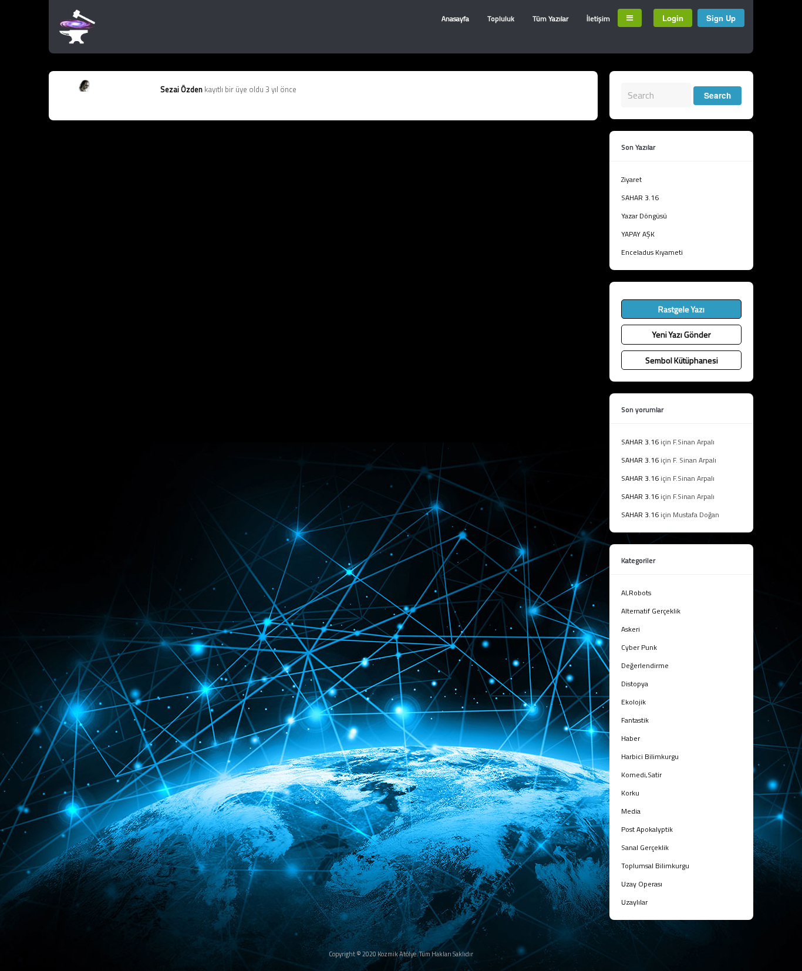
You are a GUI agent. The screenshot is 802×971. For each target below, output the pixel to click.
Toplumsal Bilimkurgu (655, 865)
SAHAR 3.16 (640, 197)
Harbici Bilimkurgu (650, 756)
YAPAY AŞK (638, 234)
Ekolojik (633, 701)
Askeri (630, 629)
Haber (630, 738)
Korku (630, 792)
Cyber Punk (639, 647)
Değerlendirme (645, 665)
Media (631, 811)
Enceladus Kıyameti (652, 252)
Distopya (634, 683)
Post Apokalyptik (647, 829)
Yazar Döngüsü (644, 215)
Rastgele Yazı (681, 309)
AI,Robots (636, 592)
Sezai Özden (181, 89)
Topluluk (500, 18)
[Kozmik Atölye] (77, 41)
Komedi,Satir (641, 774)
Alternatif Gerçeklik (650, 610)
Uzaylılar (634, 902)
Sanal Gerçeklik (645, 847)
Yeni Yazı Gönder (681, 334)
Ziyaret (631, 179)
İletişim (598, 18)
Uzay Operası (641, 883)
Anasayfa (455, 18)
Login (672, 17)
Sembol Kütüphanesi (681, 360)
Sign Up (721, 17)
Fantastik (635, 720)
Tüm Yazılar (550, 18)
